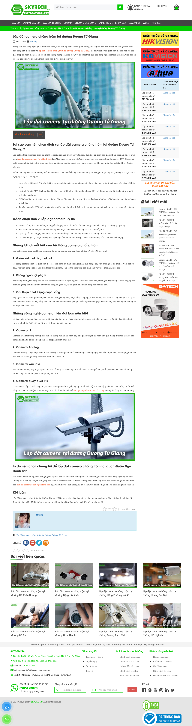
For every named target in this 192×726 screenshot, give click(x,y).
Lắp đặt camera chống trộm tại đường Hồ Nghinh (159, 633)
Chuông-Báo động (85, 22)
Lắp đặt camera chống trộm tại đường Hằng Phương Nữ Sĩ (115, 593)
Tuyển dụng (91, 661)
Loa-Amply (134, 22)
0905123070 (30, 665)
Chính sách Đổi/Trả (129, 671)
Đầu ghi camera (75, 644)
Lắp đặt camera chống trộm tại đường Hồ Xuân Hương (28, 593)
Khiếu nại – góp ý (94, 657)
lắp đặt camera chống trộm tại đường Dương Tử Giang (64, 51)
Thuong (33, 41)
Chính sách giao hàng (130, 657)
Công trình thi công (162, 671)
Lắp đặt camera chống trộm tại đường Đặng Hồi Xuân (72, 593)
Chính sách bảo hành (130, 661)
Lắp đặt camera (31, 22)
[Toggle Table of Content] (38, 134)
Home (13, 28)
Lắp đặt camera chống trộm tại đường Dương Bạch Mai (115, 633)
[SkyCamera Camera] (30, 9)
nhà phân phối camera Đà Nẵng (89, 390)
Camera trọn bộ (52, 22)
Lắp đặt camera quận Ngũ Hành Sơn (34, 159)
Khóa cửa (120, 22)
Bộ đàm (68, 22)
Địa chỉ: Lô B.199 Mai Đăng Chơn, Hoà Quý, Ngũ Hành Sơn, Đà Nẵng (46, 656)
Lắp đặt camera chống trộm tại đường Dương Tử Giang (42, 535)
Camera (16, 22)
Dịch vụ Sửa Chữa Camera (165, 675)
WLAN (146, 22)
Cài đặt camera (160, 666)
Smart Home (105, 22)
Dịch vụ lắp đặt (38, 644)
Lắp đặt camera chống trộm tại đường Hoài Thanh (72, 633)
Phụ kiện (156, 22)
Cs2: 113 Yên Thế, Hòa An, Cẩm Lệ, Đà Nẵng (35, 661)
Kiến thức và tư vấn (162, 661)
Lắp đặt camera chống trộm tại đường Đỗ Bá (28, 633)
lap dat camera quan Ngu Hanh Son (34, 485)
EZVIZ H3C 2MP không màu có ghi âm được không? (168, 223)
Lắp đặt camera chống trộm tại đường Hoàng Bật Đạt (159, 593)
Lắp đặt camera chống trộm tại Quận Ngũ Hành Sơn (43, 28)
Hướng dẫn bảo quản (130, 666)
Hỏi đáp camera (160, 657)
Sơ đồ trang (91, 666)
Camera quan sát (56, 644)
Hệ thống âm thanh (122, 644)
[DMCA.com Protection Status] (149, 705)
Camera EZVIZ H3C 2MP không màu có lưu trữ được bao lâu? (169, 212)
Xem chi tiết (169, 93)
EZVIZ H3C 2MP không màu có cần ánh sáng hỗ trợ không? (168, 277)
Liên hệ (89, 671)
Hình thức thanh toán (130, 675)
